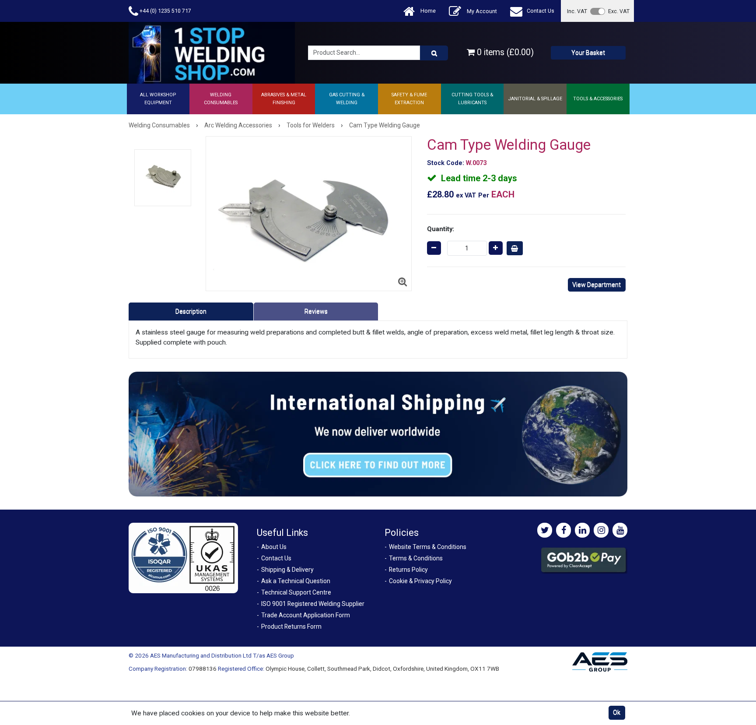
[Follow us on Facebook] (563, 530)
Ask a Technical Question (295, 580)
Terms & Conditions (416, 558)
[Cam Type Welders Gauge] (308, 214)
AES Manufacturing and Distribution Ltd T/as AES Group (222, 655)
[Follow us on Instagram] (601, 530)
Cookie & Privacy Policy (420, 580)
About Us (274, 546)
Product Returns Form (291, 626)
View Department (596, 284)
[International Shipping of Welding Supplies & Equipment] (378, 433)
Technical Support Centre (296, 592)
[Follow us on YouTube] (619, 530)
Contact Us (540, 10)
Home (427, 10)
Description (190, 311)
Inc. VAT (577, 11)
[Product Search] (434, 53)
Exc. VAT (619, 11)
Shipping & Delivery (287, 569)
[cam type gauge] (162, 177)
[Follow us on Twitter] (544, 530)
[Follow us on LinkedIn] (582, 530)
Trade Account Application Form (305, 615)
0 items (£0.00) (504, 52)
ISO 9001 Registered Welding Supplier (312, 603)
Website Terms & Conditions (427, 546)
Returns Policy (408, 569)
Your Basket (588, 52)
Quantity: (440, 229)
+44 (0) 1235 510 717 (164, 10)
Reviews (316, 311)
